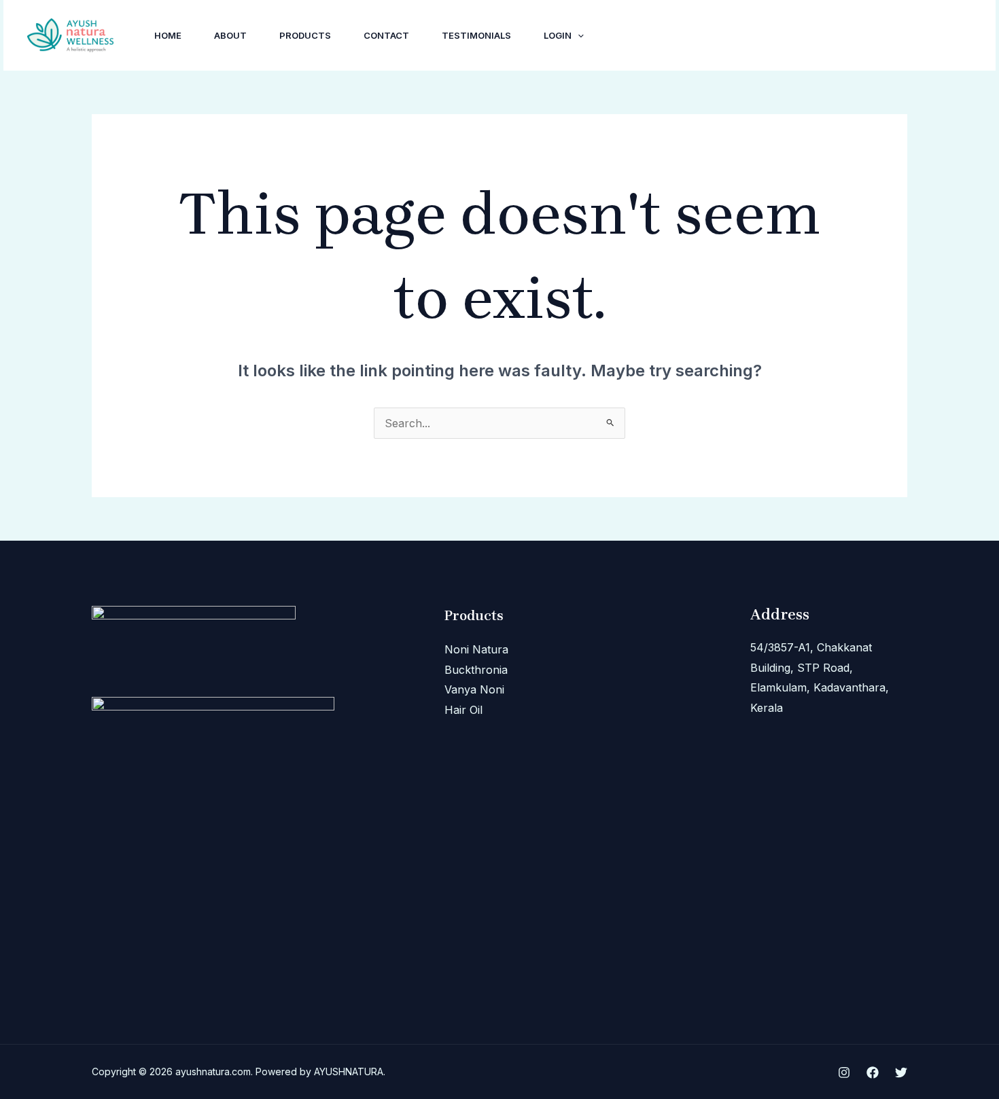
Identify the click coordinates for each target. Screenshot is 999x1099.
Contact (386, 35)
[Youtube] (864, 36)
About (230, 35)
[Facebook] (834, 36)
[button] (578, 35)
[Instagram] (804, 36)
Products (305, 35)
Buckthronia (476, 670)
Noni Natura (476, 649)
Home (167, 35)
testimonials (476, 35)
